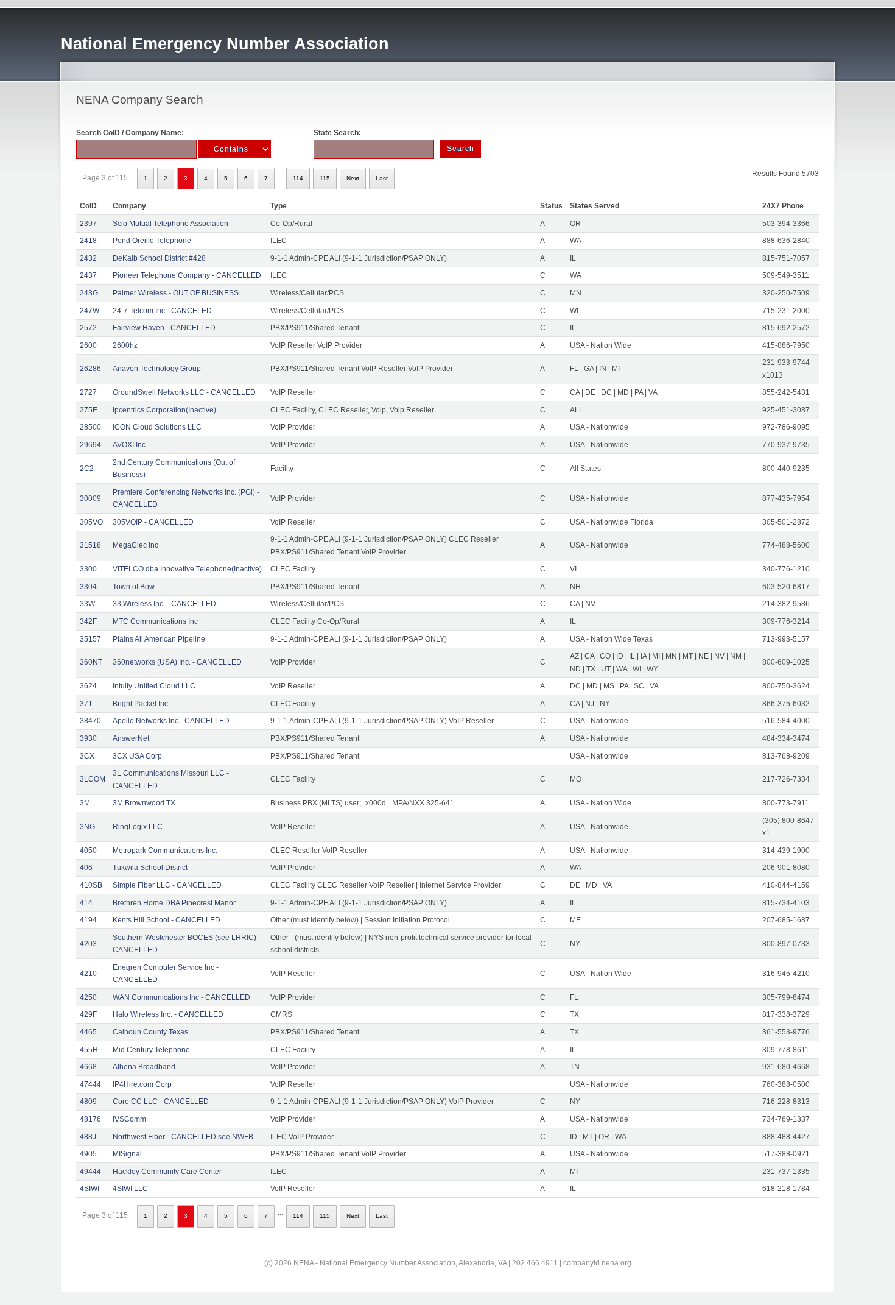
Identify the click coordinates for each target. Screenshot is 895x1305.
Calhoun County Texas (150, 1032)
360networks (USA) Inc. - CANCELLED (177, 662)
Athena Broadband (144, 1067)
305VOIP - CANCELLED (153, 522)
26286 (90, 368)
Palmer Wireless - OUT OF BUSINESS (176, 293)
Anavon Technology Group (157, 368)
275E (88, 410)
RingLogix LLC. (138, 826)
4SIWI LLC (130, 1188)
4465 (88, 1032)
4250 (88, 997)
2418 (88, 240)
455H (89, 1049)
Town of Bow (134, 586)
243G (89, 293)
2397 (88, 223)
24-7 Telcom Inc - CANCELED (162, 310)
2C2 (87, 468)
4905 (88, 1154)
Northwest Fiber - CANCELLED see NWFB (183, 1137)
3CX (87, 756)
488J (88, 1137)
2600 (88, 345)
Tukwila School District (150, 867)
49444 (90, 1171)
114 (298, 178)
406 (86, 867)
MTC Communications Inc (155, 621)
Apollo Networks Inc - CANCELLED (171, 720)
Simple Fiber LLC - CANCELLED (167, 885)
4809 (88, 1101)
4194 (88, 920)
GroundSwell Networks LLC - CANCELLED (184, 392)
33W (87, 603)
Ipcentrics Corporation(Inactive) (164, 410)
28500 (90, 427)
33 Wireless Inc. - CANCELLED (164, 603)
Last (382, 178)
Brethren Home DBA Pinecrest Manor (174, 903)
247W (89, 310)
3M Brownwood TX (144, 803)
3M (85, 803)
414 (86, 903)
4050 (88, 850)
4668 (88, 1067)
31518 (90, 545)
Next (352, 178)
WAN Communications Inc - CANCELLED (181, 997)
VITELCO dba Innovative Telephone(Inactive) (187, 569)
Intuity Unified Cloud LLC (154, 686)
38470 (90, 720)
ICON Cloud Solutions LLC (157, 427)
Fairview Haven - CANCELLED (164, 328)
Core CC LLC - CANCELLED (161, 1101)
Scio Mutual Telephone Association (170, 223)
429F (88, 1014)
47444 (90, 1084)
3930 (88, 738)
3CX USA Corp (137, 756)
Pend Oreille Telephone (152, 240)
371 (86, 703)
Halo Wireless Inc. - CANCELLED (168, 1014)
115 (325, 178)
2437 (88, 275)
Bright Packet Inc (140, 703)
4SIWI (89, 1188)
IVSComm (129, 1119)
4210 (88, 973)
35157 (90, 639)
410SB (91, 885)
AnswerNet (131, 738)
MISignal (127, 1154)
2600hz (125, 345)
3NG (87, 826)
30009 (90, 498)
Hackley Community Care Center (167, 1171)
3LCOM (92, 779)
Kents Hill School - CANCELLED (166, 920)
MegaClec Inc (135, 545)
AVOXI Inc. (130, 444)
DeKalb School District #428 (159, 258)
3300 (88, 569)
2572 (88, 328)
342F (88, 621)
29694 (90, 444)
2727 (88, 392)
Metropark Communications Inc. (165, 850)
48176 (90, 1119)
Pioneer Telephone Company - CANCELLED (187, 275)
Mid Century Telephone (151, 1049)
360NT (91, 662)
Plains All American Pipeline (159, 639)
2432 (88, 258)
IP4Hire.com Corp (142, 1084)
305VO (91, 522)
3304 (88, 586)
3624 (88, 686)
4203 (88, 943)
